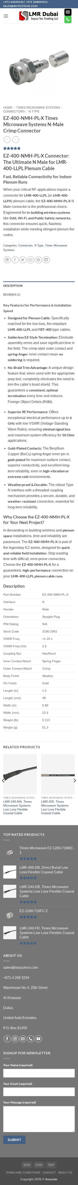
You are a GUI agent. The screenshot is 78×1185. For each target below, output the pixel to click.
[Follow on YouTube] (38, 1038)
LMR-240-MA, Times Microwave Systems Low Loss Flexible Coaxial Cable (17, 807)
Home (7, 107)
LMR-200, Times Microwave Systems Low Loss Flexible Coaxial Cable (54, 807)
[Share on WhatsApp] (7, 259)
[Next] (74, 789)
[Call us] (68, 19)
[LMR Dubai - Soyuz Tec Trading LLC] (39, 16)
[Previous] (3, 789)
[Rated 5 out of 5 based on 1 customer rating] (39, 148)
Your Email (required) (17, 1084)
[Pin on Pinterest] (38, 259)
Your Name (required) (17, 1065)
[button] (5, 16)
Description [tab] (13, 285)
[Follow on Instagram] (15, 1038)
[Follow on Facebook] (7, 1038)
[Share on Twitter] (22, 259)
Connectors (14, 111)
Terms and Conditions (23, 1172)
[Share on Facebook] (15, 259)
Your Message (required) (19, 1102)
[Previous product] (15, 139)
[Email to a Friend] (30, 259)
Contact (49, 1172)
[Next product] (7, 139)
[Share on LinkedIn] (46, 259)
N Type (34, 111)
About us (65, 1172)
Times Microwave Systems (38, 107)
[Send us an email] (68, 12)
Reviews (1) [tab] (11, 294)
